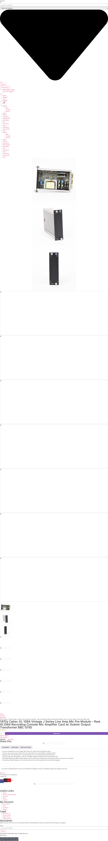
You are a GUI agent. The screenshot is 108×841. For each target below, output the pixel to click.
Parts (4, 125)
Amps (4, 113)
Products (2, 715)
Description (5, 747)
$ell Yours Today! (26, 747)
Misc (4, 130)
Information (15, 747)
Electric (8, 111)
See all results (5, 87)
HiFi (4, 122)
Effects (5, 115)
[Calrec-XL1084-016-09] (54, 556)
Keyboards (6, 116)
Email (1, 825)
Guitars (5, 106)
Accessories (6, 129)
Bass (7, 108)
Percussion (6, 123)
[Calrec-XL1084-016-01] (54, 246)
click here (64, 768)
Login (4, 95)
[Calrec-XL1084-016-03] (54, 334)
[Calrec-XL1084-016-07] (54, 512)
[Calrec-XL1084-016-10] (54, 601)
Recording (6, 120)
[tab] (5, 747)
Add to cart (56, 733)
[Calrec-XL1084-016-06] (54, 468)
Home (1, 714)
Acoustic (8, 109)
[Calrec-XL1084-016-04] (54, 379)
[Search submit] (1, 82)
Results (3, 84)
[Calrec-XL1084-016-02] (54, 290)
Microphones (6, 118)
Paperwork (6, 127)
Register (5, 97)
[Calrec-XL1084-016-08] (54, 201)
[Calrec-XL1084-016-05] (54, 423)
